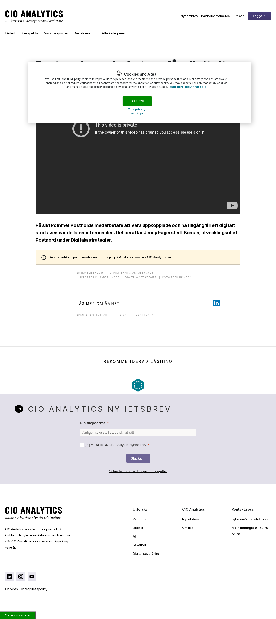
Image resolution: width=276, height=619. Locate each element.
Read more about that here (187, 86)
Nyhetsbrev (189, 16)
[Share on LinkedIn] (216, 303)
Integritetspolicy (34, 589)
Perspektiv (30, 33)
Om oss (238, 16)
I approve (137, 100)
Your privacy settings (17, 615)
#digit (125, 315)
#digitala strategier (93, 315)
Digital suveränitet (146, 553)
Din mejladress (92, 422)
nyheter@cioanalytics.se (250, 519)
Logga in (259, 16)
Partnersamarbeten (215, 16)
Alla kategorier (113, 33)
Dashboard (82, 33)
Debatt (11, 33)
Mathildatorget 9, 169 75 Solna (250, 531)
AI (134, 536)
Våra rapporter (56, 33)
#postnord (145, 315)
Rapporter (140, 519)
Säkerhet (139, 545)
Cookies (11, 589)
